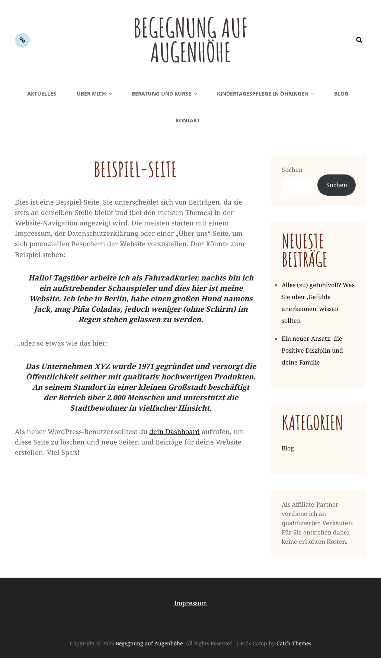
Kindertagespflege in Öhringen (262, 93)
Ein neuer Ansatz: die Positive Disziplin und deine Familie (312, 350)
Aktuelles (41, 93)
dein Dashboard (174, 431)
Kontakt (188, 120)
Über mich (91, 93)
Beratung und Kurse (161, 93)
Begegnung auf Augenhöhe (190, 39)
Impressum (191, 603)
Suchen (292, 170)
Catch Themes (293, 643)
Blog (341, 93)
